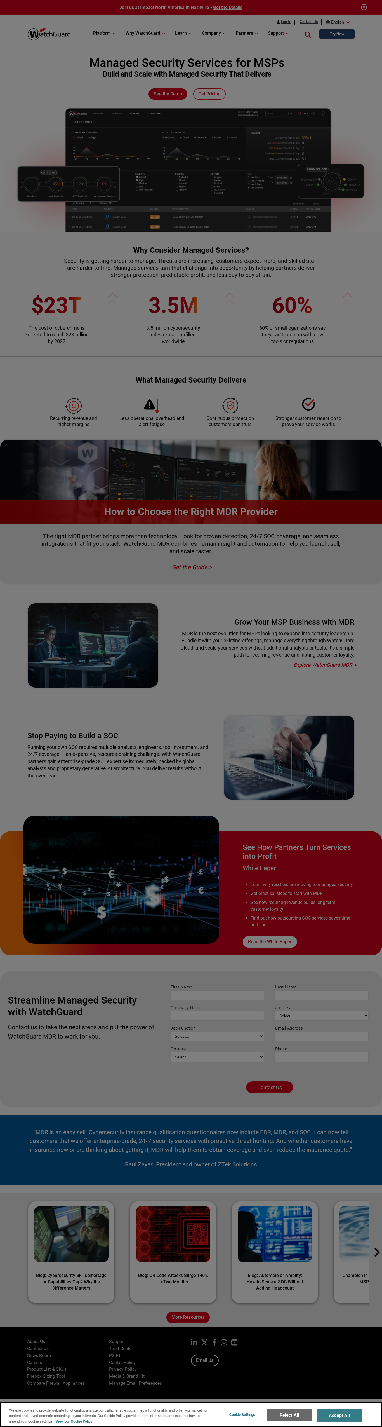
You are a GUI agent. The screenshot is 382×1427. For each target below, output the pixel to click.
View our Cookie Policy (74, 1421)
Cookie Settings (242, 1414)
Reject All (289, 1415)
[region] (191, 1414)
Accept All (339, 1415)
